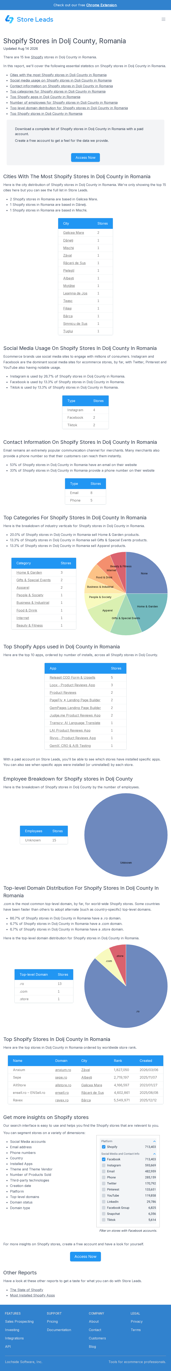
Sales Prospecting (19, 1321)
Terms (136, 1330)
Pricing (52, 1321)
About (94, 1321)
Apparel (22, 587)
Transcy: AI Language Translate (75, 723)
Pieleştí (68, 270)
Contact (95, 1330)
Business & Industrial (32, 602)
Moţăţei (69, 286)
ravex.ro (62, 1100)
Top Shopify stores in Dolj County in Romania (46, 113)
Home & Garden (29, 572)
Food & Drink (26, 610)
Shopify (37, 57)
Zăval (67, 255)
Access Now (85, 157)
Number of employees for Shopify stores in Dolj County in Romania (64, 102)
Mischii (68, 248)
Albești (68, 278)
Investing (12, 1330)
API (8, 1346)
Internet (22, 618)
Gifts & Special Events (33, 580)
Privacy (137, 1321)
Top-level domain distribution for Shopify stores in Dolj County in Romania (69, 108)
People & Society (29, 595)
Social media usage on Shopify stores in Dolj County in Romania (61, 80)
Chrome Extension (101, 5)
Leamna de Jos (75, 293)
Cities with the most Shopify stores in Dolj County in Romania (58, 75)
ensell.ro (62, 1093)
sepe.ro (61, 1077)
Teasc (68, 301)
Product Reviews (63, 692)
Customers (97, 1338)
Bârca (68, 316)
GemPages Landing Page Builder (75, 708)
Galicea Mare (73, 232)
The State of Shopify (26, 1290)
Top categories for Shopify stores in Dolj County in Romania (58, 91)
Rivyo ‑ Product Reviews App (73, 738)
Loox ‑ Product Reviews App (72, 685)
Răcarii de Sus (74, 263)
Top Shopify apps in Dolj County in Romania (45, 97)
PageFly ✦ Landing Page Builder (75, 700)
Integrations (14, 1338)
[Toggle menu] (163, 19)
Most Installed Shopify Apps (32, 1295)
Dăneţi (68, 240)
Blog (92, 1346)
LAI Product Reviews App (70, 730)
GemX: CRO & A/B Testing (70, 746)
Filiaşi (67, 308)
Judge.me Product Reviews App (75, 715)
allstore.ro (63, 1085)
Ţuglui (68, 331)
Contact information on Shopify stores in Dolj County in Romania (61, 86)
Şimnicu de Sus (75, 323)
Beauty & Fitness (29, 625)
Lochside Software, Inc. (23, 1362)
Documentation (59, 1330)
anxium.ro (63, 1070)
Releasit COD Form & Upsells (72, 677)
